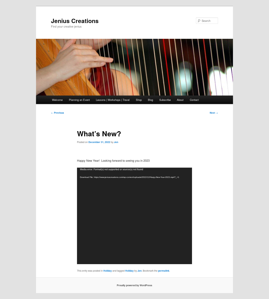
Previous (57, 112)
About (180, 100)
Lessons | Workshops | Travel (113, 100)
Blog (150, 100)
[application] (134, 216)
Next (214, 112)
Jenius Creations (75, 20)
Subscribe (165, 100)
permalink (163, 270)
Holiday (107, 270)
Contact (194, 100)
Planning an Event (79, 100)
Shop (139, 100)
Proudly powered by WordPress (134, 285)
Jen (116, 142)
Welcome (57, 100)
